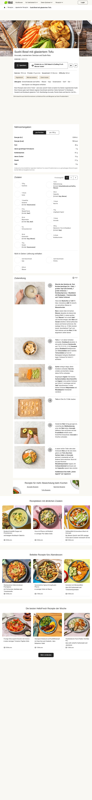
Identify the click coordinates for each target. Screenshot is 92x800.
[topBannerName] (46, 15)
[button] (46, 177)
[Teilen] (76, 65)
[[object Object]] (71, 65)
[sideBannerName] (46, 110)
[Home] (5, 7)
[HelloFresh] (8, 2)
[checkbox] (15, 59)
